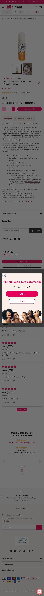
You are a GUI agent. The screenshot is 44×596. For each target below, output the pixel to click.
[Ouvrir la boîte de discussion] (39, 592)
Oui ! (22, 294)
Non (22, 301)
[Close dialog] (4, 275)
